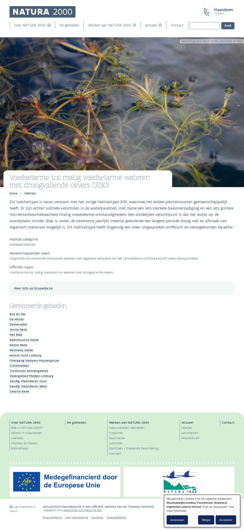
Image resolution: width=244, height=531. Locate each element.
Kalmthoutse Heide (24, 340)
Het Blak (16, 335)
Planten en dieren (24, 443)
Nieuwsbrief (190, 438)
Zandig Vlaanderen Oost (28, 381)
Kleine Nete (18, 345)
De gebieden (69, 25)
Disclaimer (97, 517)
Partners (115, 453)
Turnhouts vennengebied (29, 371)
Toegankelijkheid (116, 517)
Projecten (116, 433)
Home (13, 193)
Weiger (206, 519)
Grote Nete (18, 329)
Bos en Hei (18, 314)
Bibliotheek (19, 448)
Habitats (30, 193)
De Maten (17, 319)
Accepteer (225, 519)
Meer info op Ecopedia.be (33, 288)
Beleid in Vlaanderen (26, 433)
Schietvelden (19, 365)
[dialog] (202, 511)
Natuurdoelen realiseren (126, 428)
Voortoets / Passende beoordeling (134, 448)
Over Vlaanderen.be (76, 517)
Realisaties (117, 438)
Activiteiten (189, 433)
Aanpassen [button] (177, 519)
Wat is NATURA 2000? (27, 428)
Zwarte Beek (19, 391)
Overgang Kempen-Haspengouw (34, 360)
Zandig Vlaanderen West (28, 386)
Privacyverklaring (52, 517)
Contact (177, 25)
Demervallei (18, 324)
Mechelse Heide (21, 350)
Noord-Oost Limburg (25, 355)
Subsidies (116, 443)
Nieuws (186, 428)
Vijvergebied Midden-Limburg (32, 376)
